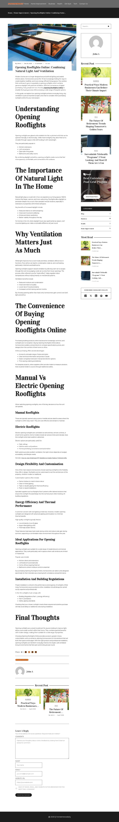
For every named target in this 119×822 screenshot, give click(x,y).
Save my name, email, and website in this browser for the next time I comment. (41, 788)
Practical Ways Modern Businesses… (28, 704)
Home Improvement (21, 13)
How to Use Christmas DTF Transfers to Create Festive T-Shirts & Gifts (44, 458)
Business (28, 699)
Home (10, 13)
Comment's (19, 736)
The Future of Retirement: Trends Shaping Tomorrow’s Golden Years (96, 125)
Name (17, 761)
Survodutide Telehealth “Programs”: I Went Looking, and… (99, 275)
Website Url (20, 778)
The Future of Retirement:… (56, 711)
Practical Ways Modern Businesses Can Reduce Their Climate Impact (96, 87)
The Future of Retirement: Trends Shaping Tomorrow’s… (100, 260)
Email (17, 770)
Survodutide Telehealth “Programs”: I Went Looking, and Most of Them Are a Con (96, 158)
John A (19, 63)
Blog (96, 150)
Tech (56, 705)
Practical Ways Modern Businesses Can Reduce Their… (99, 245)
